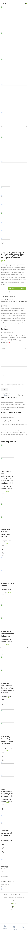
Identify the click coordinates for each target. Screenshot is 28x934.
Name (3, 369)
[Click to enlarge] (2, 243)
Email (2, 375)
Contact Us (3, 871)
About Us (4, 868)
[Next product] (26, 249)
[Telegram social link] (13, 299)
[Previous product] (23, 249)
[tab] (4, 301)
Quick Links (4, 866)
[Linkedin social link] (11, 299)
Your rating (4, 345)
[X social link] (7, 299)
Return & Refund (5, 874)
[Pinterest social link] (9, 299)
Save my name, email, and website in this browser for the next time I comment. (13, 384)
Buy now (22, 288)
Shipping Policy (4, 876)
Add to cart (12, 288)
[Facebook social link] (5, 299)
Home (2, 249)
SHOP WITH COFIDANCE (7, 881)
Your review (4, 351)
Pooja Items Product (10, 249)
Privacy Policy (4, 879)
